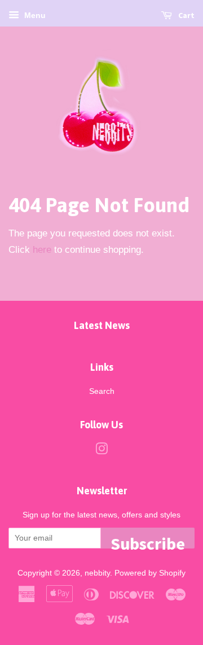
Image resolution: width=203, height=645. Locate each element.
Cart (185, 15)
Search (101, 391)
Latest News (102, 325)
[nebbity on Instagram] (101, 450)
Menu (34, 15)
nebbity (97, 572)
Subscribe (148, 541)
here (42, 249)
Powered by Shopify (150, 572)
